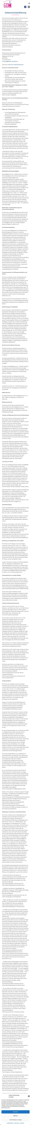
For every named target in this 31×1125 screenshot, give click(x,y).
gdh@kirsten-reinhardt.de (12, 61)
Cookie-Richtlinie (10, 1123)
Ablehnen (15, 1115)
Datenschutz (16, 1123)
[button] (29, 1096)
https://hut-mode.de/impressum (16, 64)
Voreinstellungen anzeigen (15, 1119)
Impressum (22, 1123)
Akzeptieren (15, 1111)
